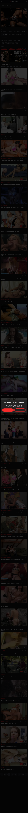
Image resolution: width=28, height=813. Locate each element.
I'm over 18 (8, 410)
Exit (20, 410)
